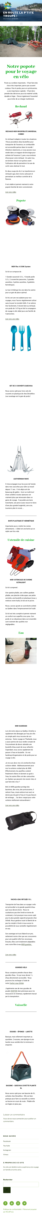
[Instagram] (18, 1203)
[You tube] (12, 1203)
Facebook (7, 1141)
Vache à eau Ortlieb (17, 983)
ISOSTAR (14, 991)
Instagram (7, 1150)
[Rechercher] (7, 1190)
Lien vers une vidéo (12, 319)
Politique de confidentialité (12, 1209)
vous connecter (18, 1119)
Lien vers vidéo (10, 192)
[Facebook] (5, 1203)
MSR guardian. (26, 944)
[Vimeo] (24, 1203)
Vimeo (5, 1155)
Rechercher (7, 1180)
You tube (6, 1146)
